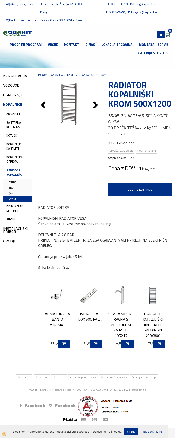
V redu (131, 431)
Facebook (35, 405)
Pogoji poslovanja (146, 377)
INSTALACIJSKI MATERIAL (15, 208)
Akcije (53, 44)
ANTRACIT (14, 182)
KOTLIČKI (12, 135)
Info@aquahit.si (137, 390)
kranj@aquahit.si (144, 4)
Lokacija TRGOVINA (117, 44)
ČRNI (11, 193)
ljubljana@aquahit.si (144, 12)
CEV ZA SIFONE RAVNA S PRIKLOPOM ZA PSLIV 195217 (121, 325)
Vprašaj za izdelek (121, 150)
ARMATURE (13, 113)
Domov (42, 75)
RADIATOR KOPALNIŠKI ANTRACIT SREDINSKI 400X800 (153, 325)
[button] (96, 105)
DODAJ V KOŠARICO (140, 189)
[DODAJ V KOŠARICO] (64, 344)
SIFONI (10, 219)
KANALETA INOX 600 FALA (89, 316)
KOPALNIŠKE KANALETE (14, 146)
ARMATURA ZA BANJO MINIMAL (57, 319)
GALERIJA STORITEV (153, 53)
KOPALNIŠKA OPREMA (14, 159)
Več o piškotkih (152, 431)
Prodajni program (26, 44)
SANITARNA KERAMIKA (13, 124)
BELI (11, 188)
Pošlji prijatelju (146, 150)
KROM (12, 199)
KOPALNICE (56, 75)
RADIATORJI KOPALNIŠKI (14, 172)
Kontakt (71, 44)
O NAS (90, 44)
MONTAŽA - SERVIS (154, 44)
